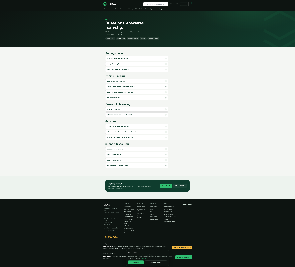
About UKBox (153, 206)
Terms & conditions (169, 206)
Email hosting (127, 211)
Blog (151, 209)
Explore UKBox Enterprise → (182, 247)
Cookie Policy (143, 258)
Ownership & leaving (133, 38)
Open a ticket (166, 186)
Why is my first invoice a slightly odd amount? (121, 92)
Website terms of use (169, 221)
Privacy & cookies (168, 214)
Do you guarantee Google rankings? (118, 126)
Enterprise (139, 220)
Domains (122, 9)
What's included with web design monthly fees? (121, 132)
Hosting (111, 9)
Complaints (166, 219)
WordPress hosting (129, 209)
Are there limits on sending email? (117, 165)
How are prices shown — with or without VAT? (121, 86)
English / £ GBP (187, 204)
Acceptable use (168, 211)
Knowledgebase (160, 9)
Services (143, 38)
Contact (152, 214)
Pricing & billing (121, 38)
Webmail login (127, 225)
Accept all (136, 262)
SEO (136, 9)
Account (187, 9)
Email (116, 9)
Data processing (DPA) (170, 216)
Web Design (130, 9)
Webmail (183, 4)
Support (152, 9)
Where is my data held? (114, 154)
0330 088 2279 (179, 186)
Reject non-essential (156, 262)
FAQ (151, 211)
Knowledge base (128, 228)
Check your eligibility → (184, 257)
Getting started (110, 38)
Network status (154, 219)
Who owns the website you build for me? (119, 115)
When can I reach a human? (115, 149)
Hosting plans (127, 206)
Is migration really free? (114, 64)
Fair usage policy (168, 209)
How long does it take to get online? (118, 58)
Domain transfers (128, 216)
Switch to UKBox (128, 219)
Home (105, 9)
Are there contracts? (113, 97)
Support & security (153, 38)
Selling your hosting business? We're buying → (112, 237)
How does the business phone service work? (120, 137)
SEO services (140, 213)
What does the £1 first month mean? (118, 69)
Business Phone (143, 9)
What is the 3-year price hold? (116, 81)
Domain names (128, 214)
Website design (141, 206)
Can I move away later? (114, 109)
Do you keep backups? (114, 160)
